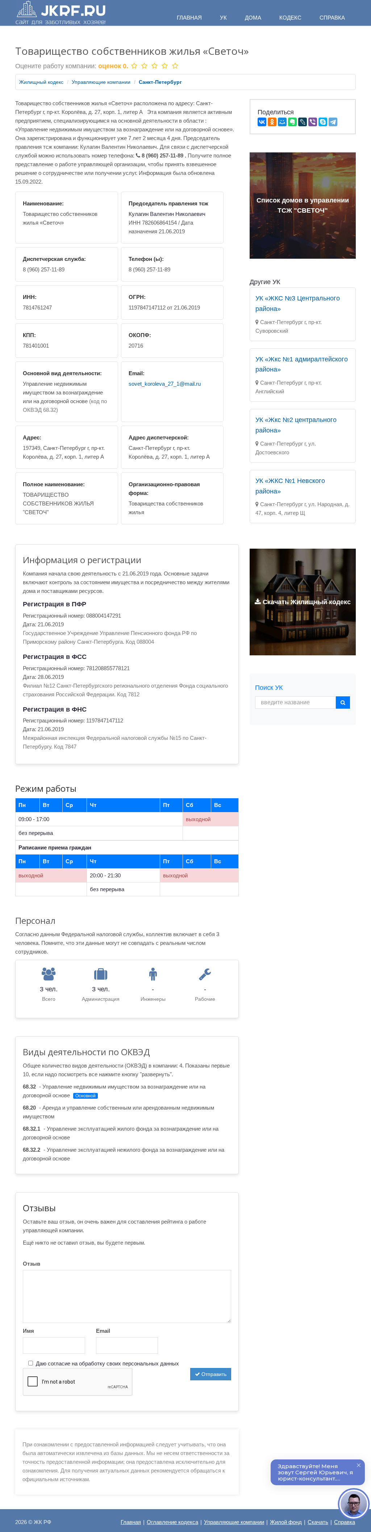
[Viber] (312, 122)
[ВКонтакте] (262, 122)
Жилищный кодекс (41, 82)
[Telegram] (333, 122)
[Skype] (322, 122)
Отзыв (31, 1264)
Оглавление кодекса (172, 1522)
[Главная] (60, 13)
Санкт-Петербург (160, 82)
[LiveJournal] (302, 122)
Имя (28, 1331)
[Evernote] (292, 122)
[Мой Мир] (282, 122)
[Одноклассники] (272, 122)
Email (103, 1331)
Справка (344, 1522)
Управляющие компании (101, 82)
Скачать (318, 1522)
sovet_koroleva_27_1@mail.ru (165, 384)
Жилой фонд (286, 1522)
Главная (131, 1522)
